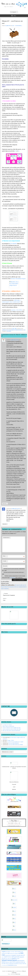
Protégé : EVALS (10, 740)
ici (15, 151)
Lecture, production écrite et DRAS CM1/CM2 (12, 729)
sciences (20, 963)
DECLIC (10, 957)
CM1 (13, 328)
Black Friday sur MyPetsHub (8, 726)
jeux (18, 958)
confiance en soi (5, 329)
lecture (3, 962)
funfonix (14, 789)
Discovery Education (14, 782)
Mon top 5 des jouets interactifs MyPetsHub (11, 730)
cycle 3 (6, 957)
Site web (5, 566)
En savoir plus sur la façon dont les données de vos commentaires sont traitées (14, 586)
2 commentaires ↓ (18, 25)
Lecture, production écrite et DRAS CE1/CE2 (11, 727)
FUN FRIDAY (13, 243)
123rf (14, 787)
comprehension (8, 955)
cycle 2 (3, 956)
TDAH (23, 963)
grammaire (17, 957)
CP (24, 955)
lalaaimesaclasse (18, 329)
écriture (15, 965)
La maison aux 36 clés (7, 724)
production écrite (19, 962)
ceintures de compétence (14, 953)
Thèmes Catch (17, 974)
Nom (4, 556)
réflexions (7, 963)
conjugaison (13, 955)
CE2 (8, 953)
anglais (4, 951)
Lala (13, 25)
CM (19, 953)
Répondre (5, 503)
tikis (25, 963)
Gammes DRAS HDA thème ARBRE (15, 744)
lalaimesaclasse (20, 960)
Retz (5, 963)
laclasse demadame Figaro (18, 278)
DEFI (13, 957)
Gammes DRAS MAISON (13, 743)
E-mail (4, 561)
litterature (7, 962)
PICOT (13, 962)
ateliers (8, 951)
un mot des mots (4, 965)
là (18, 151)
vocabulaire (10, 965)
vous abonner (12, 577)
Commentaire (6, 537)
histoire (14, 958)
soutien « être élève (16, 310)
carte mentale (18, 951)
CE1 (6, 953)
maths (10, 962)
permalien (9, 331)
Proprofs (14, 784)
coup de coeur (20, 955)
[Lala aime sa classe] (14, 9)
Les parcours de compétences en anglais (15, 741)
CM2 (15, 328)
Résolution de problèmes (14, 963)
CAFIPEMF (12, 951)
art (6, 951)
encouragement (12, 329)
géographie (22, 957)
